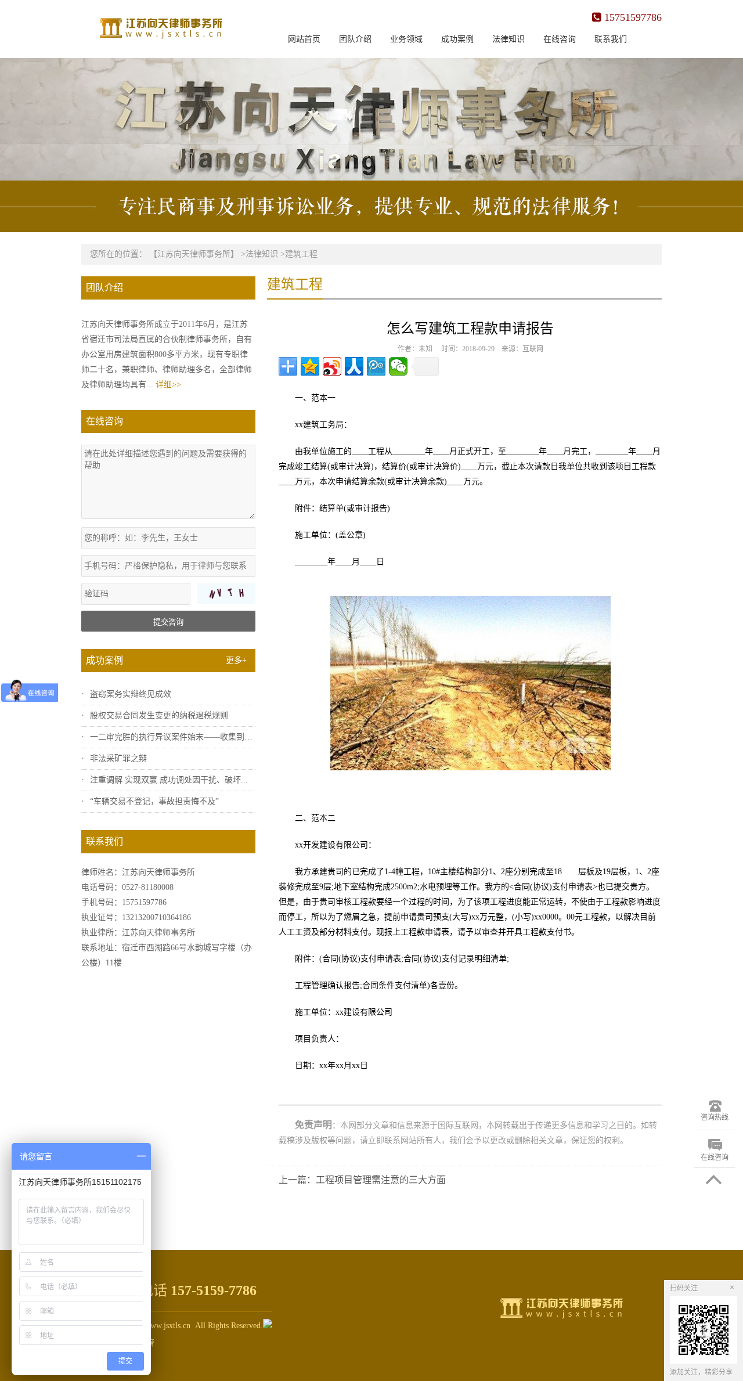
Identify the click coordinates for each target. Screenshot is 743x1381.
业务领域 (406, 39)
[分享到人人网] (354, 366)
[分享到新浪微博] (332, 366)
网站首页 (304, 39)
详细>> (168, 384)
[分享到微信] (398, 366)
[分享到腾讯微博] (376, 366)
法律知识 (508, 39)
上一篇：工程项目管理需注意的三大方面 (362, 1180)
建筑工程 (301, 254)
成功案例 (457, 39)
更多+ (236, 660)
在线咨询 (559, 39)
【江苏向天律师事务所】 (194, 254)
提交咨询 (168, 622)
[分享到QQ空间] (310, 366)
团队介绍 (355, 39)
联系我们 (610, 39)
